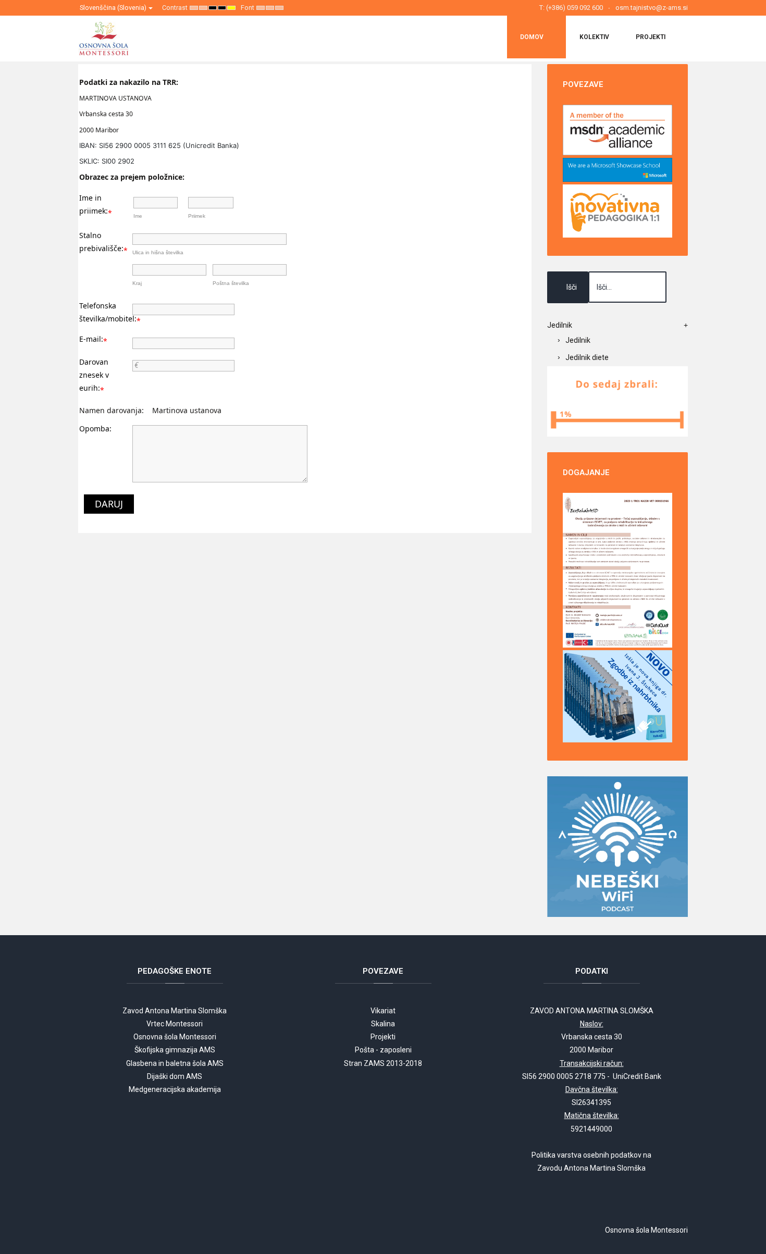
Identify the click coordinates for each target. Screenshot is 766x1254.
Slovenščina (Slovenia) (114, 7)
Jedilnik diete (587, 357)
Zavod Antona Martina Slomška (174, 1011)
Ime (137, 216)
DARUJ (109, 504)
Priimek (196, 216)
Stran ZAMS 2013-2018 (383, 1063)
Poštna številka (231, 283)
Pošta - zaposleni (383, 1050)
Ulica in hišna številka (157, 252)
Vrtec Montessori (174, 1024)
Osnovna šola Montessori (174, 1037)
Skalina (383, 1024)
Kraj (137, 283)
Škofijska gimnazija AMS (174, 1050)
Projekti (383, 1037)
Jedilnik (577, 340)
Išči (571, 287)
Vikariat (383, 1011)
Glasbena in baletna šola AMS (175, 1063)
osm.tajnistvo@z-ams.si (651, 7)
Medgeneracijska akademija (175, 1089)
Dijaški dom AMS (174, 1076)
